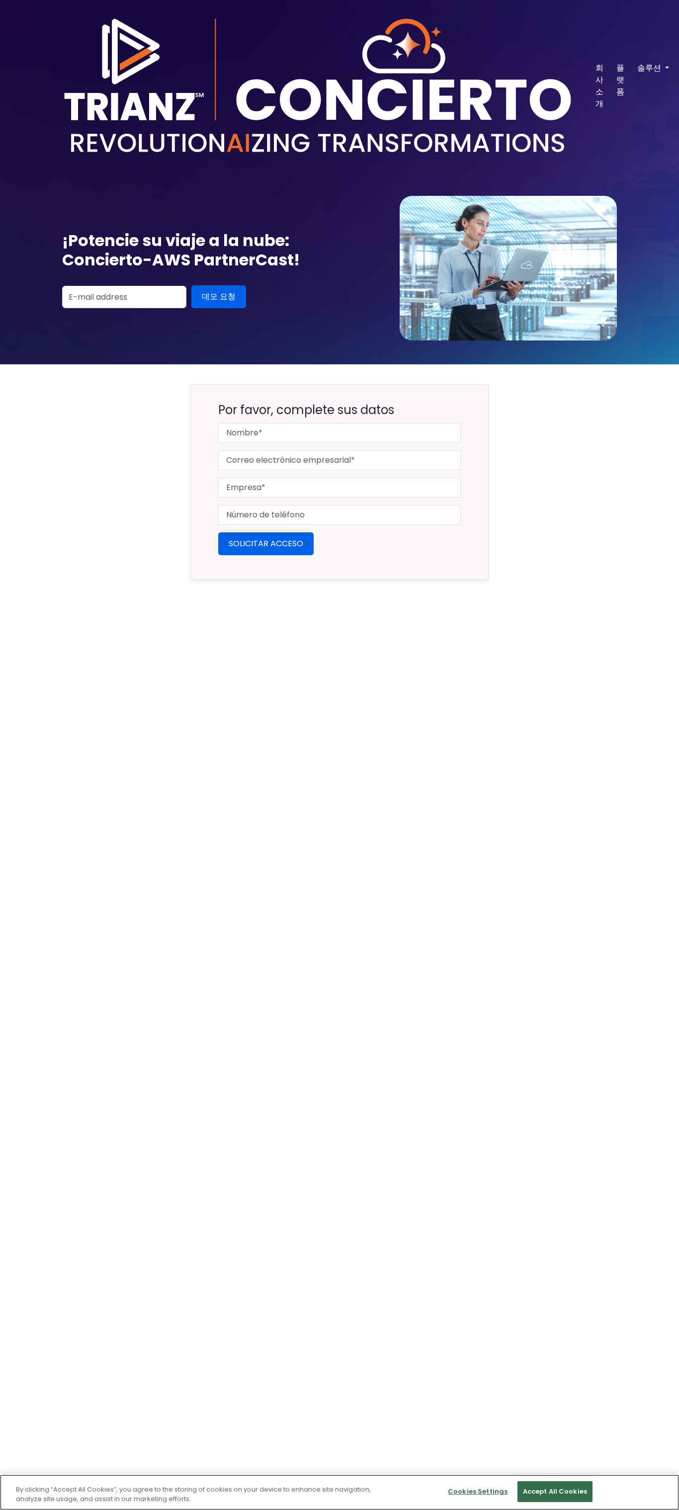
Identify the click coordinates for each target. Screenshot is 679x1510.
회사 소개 (599, 85)
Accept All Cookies (555, 1491)
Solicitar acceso (266, 543)
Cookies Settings (478, 1491)
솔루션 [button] (650, 68)
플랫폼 (620, 79)
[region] (339, 1492)
